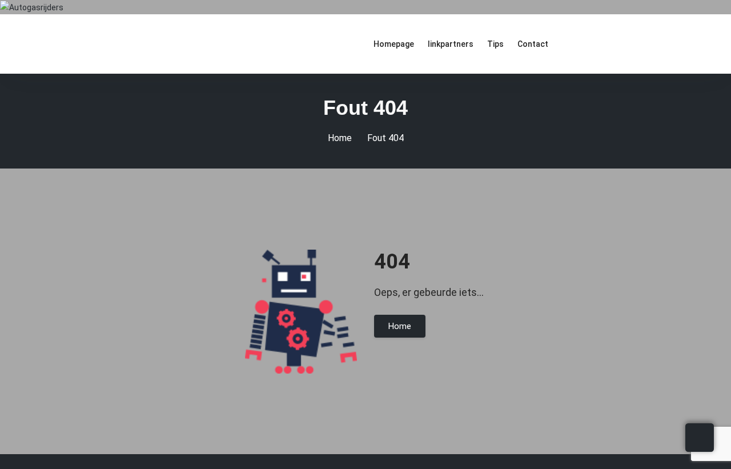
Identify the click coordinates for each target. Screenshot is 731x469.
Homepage (393, 44)
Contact (532, 44)
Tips (495, 44)
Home (340, 138)
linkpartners (450, 44)
